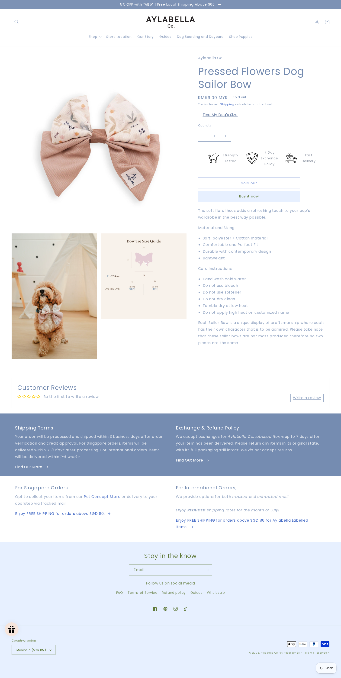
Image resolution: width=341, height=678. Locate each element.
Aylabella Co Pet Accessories (280, 653)
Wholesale (216, 592)
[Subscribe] (207, 570)
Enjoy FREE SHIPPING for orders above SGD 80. (60, 513)
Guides (196, 592)
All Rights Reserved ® (315, 653)
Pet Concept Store (102, 496)
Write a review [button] (307, 397)
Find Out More (28, 467)
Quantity (204, 125)
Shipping (227, 104)
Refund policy (174, 592)
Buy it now (249, 196)
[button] (17, 22)
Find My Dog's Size (220, 114)
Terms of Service (143, 592)
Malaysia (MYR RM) (31, 650)
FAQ (119, 592)
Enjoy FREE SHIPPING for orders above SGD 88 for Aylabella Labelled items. (242, 524)
